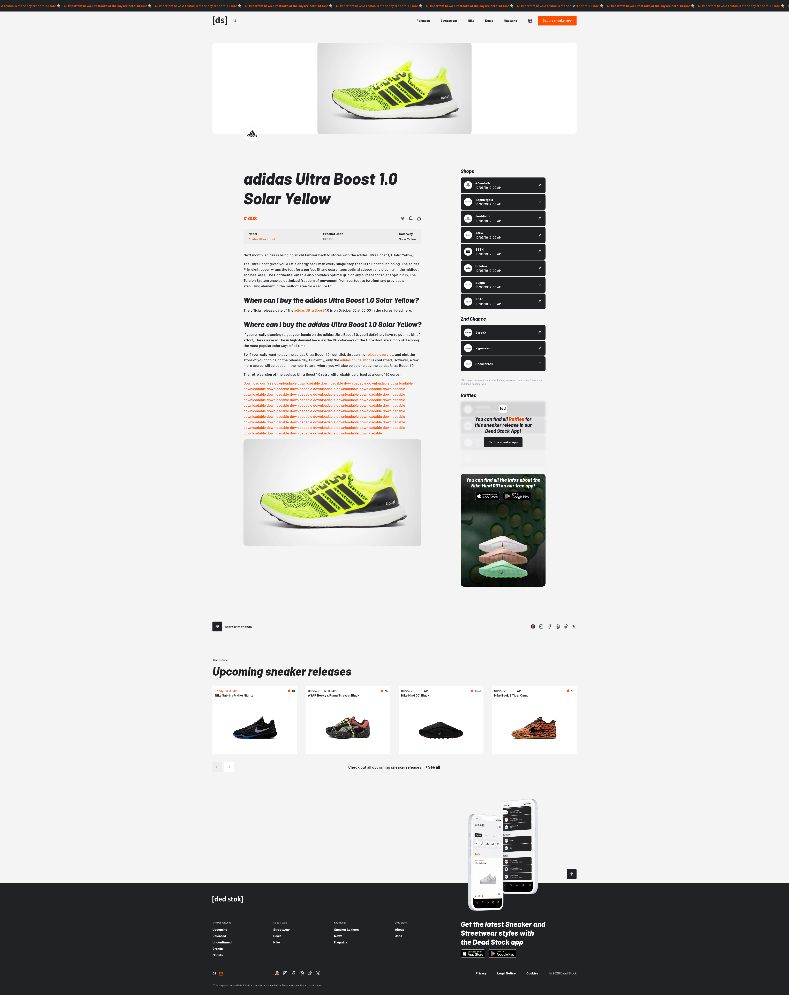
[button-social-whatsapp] (557, 626)
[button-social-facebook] (549, 626)
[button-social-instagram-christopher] (533, 626)
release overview (380, 354)
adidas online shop (355, 360)
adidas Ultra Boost (309, 310)
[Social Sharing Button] (217, 626)
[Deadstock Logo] (219, 20)
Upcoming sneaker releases (281, 671)
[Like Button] (418, 218)
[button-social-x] (574, 626)
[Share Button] (402, 218)
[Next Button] (229, 767)
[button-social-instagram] (541, 626)
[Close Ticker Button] (574, 5)
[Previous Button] (217, 767)
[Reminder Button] (410, 218)
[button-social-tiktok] (565, 626)
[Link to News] (234, 20)
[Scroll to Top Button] (572, 874)
